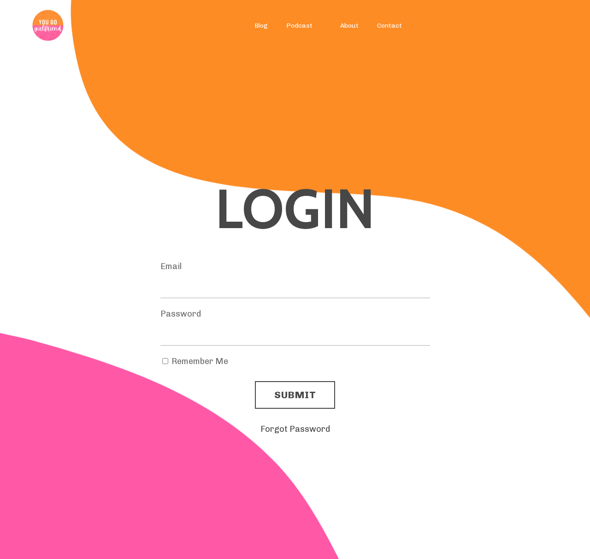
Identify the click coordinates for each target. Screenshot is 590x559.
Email (171, 266)
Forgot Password (295, 429)
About (349, 25)
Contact (389, 25)
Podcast (299, 25)
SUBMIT (295, 394)
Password (180, 314)
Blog (261, 25)
